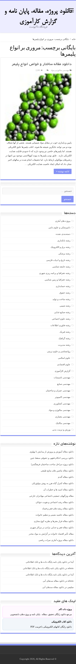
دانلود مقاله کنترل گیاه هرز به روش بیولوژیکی (53, 483)
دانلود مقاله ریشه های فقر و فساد (58, 508)
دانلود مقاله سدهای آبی (53, 581)
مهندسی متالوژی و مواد (60, 70)
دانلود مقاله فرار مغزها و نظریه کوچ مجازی (54, 521)
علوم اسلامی (64, 358)
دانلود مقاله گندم (66, 477)
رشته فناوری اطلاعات (60, 325)
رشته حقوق (64, 292)
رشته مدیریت (64, 345)
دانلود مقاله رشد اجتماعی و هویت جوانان (55, 502)
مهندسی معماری (62, 416)
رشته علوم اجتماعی (61, 319)
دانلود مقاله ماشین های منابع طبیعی (57, 470)
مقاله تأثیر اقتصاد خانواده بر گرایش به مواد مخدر (51, 534)
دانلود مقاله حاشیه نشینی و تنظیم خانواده (55, 515)
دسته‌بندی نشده (63, 234)
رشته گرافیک (64, 338)
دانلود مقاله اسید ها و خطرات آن (58, 489)
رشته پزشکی (64, 253)
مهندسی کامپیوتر (62, 397)
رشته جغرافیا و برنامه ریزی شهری (54, 273)
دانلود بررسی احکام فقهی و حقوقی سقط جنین (52, 458)
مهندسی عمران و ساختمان (58, 390)
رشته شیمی (65, 305)
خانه (74, 39)
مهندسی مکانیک (63, 423)
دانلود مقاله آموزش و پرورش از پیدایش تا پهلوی (52, 451)
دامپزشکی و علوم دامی (59, 227)
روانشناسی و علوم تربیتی (58, 351)
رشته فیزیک (65, 332)
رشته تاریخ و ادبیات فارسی (58, 260)
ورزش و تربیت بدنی (61, 429)
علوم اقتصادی (63, 364)
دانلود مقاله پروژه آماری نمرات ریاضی (56, 540)
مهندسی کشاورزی (62, 403)
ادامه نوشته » (62, 171)
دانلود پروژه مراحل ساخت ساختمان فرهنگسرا (52, 464)
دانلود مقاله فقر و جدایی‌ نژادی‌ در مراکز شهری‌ (52, 527)
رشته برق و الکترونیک (60, 247)
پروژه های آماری (62, 221)
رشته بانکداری (63, 240)
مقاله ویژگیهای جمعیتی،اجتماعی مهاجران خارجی (51, 496)
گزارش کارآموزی (62, 371)
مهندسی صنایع (63, 384)
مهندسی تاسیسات (62, 377)
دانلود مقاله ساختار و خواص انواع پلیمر (42, 64)
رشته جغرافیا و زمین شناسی (57, 279)
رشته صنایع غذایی (62, 312)
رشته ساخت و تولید (61, 299)
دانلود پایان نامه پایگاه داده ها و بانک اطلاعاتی (46, 562)
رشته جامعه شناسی (61, 266)
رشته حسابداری (63, 286)
